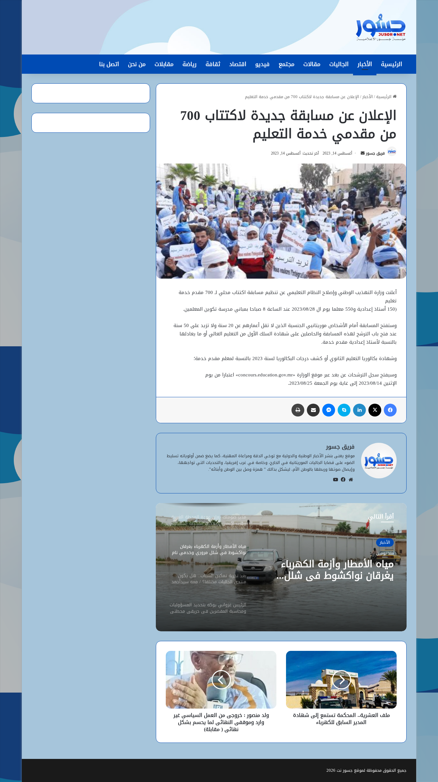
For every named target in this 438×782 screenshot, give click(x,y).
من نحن (137, 64)
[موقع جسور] (381, 27)
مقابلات (164, 64)
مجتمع (286, 64)
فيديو (262, 64)
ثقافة (213, 64)
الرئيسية (391, 64)
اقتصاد (237, 64)
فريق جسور (375, 153)
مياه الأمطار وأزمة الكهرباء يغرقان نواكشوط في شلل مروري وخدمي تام (337, 569)
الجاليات (339, 64)
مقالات (311, 64)
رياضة (189, 64)
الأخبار (365, 64)
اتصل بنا (109, 64)
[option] (281, 567)
